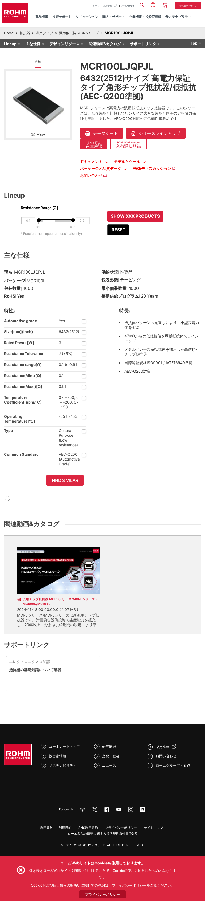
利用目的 (65, 828)
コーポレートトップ (64, 746)
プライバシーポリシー (121, 828)
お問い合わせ (127, 6)
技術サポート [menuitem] (62, 17)
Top (194, 43)
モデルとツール (127, 161)
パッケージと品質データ (101, 168)
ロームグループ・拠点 (173, 765)
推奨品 (126, 272)
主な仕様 (33, 43)
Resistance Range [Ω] (39, 207)
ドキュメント (91, 161)
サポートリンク (143, 43)
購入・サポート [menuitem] (113, 17)
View (41, 134)
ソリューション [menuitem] (87, 17)
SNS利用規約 (88, 828)
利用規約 (46, 828)
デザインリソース (65, 43)
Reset (118, 229)
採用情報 (107, 6)
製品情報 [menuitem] (41, 17)
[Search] (141, 4)
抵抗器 (25, 33)
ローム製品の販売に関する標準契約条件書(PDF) (102, 834)
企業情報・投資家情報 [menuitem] (145, 17)
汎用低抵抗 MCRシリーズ (79, 33)
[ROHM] (15, 13)
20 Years (149, 296)
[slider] (39, 220)
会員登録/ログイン (188, 5)
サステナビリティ (63, 765)
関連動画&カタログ (105, 43)
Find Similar (65, 480)
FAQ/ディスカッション (152, 168)
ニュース (94, 6)
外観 (38, 61)
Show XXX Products (135, 216)
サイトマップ (153, 828)
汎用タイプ (44, 33)
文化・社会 (111, 756)
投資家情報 (57, 756)
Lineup (10, 43)
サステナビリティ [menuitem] (178, 17)
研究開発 (109, 746)
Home (9, 33)
